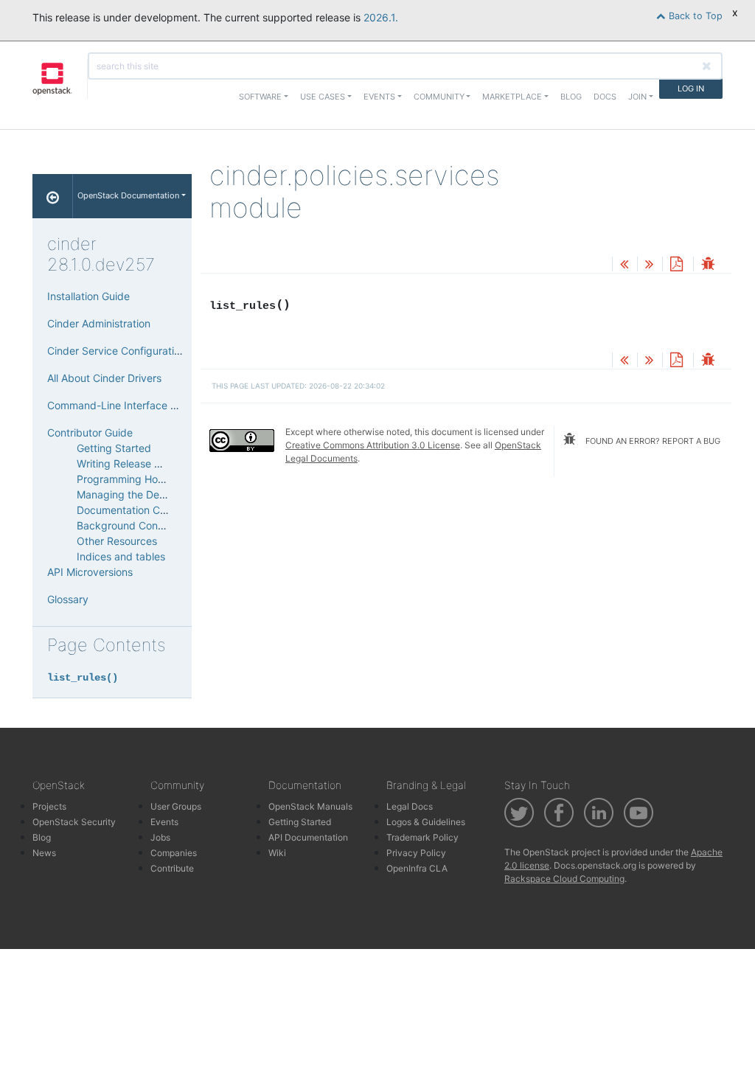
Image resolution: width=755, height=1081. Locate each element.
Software (260, 96)
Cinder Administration (98, 323)
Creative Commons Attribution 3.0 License (372, 445)
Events (164, 821)
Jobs (160, 837)
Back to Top (694, 15)
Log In (691, 88)
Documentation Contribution (144, 510)
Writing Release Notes (130, 463)
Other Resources (117, 541)
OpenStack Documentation (128, 195)
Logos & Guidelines (425, 821)
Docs (605, 96)
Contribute (172, 868)
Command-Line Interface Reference (133, 405)
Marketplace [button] (512, 96)
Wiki (277, 852)
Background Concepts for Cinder (156, 525)
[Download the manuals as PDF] (676, 265)
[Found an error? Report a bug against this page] (708, 265)
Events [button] (379, 96)
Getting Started (114, 448)
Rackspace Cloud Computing (564, 878)
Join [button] (637, 96)
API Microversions (90, 572)
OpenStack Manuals (310, 806)
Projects (49, 806)
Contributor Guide (90, 432)
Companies (173, 852)
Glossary (67, 599)
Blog (571, 96)
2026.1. (380, 17)
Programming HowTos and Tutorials (162, 479)
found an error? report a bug (651, 441)
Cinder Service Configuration (116, 350)
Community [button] (439, 96)
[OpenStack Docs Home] (52, 196)
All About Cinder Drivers (104, 378)
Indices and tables (121, 556)
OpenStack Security (74, 821)
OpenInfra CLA (417, 868)
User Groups (175, 806)
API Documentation (308, 837)
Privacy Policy (416, 852)
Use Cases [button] (322, 96)
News (44, 852)
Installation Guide (88, 296)
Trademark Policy (422, 837)
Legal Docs (409, 806)
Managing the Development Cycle (158, 494)
